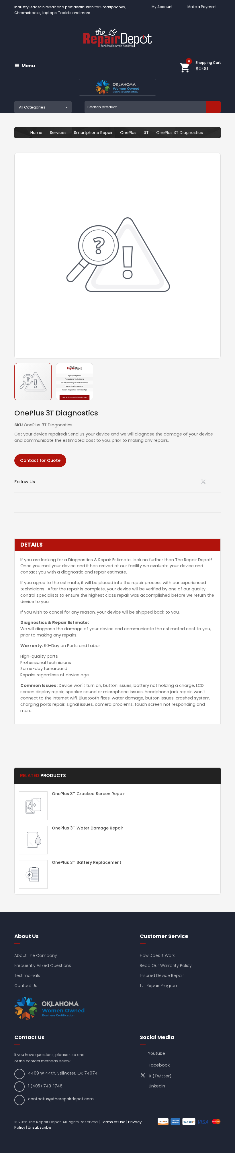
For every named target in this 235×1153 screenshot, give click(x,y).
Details (31, 545)
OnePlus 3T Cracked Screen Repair (88, 794)
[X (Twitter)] (204, 483)
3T (146, 132)
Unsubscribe (39, 1127)
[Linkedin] (190, 481)
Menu (28, 66)
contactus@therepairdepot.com (61, 1099)
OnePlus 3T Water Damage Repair (87, 828)
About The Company (35, 955)
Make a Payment (202, 6)
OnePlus (128, 132)
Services (58, 132)
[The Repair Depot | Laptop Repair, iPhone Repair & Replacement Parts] (117, 37)
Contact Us (25, 985)
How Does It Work (157, 955)
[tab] (117, 545)
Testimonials (27, 975)
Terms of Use (113, 1122)
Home (36, 132)
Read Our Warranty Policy (166, 965)
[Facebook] (219, 481)
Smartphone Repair (93, 132)
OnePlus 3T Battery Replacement (86, 862)
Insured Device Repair (162, 975)
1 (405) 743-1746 (45, 1086)
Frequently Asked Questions (42, 965)
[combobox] (153, 107)
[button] (74, 382)
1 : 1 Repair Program (159, 985)
